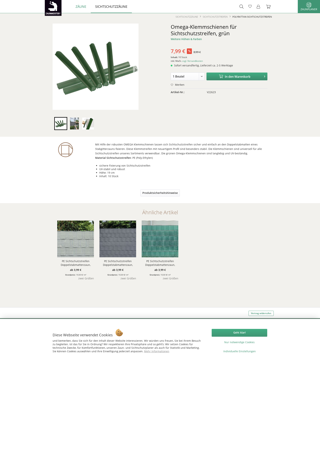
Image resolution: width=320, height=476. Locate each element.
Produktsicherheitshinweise (160, 193)
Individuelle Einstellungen (239, 351)
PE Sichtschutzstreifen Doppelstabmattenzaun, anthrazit (118, 263)
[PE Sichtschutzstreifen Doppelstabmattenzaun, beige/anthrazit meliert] (75, 238)
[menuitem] (81, 6)
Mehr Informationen (156, 351)
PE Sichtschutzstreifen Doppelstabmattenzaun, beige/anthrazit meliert (76, 263)
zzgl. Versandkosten (192, 61)
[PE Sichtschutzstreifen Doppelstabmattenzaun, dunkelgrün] (160, 238)
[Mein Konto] (259, 6)
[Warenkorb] (270, 6)
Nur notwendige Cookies (239, 342)
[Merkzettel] (250, 6)
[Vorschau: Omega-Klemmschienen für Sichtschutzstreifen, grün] (60, 123)
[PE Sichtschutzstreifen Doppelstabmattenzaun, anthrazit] (117, 238)
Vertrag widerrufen (261, 313)
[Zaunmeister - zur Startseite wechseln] (53, 8)
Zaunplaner (309, 9)
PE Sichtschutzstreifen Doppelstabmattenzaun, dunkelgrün (160, 263)
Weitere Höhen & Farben (186, 39)
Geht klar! (239, 332)
